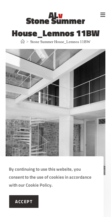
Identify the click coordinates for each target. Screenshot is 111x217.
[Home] (23, 42)
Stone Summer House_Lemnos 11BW (60, 42)
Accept (24, 201)
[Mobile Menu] (102, 14)
